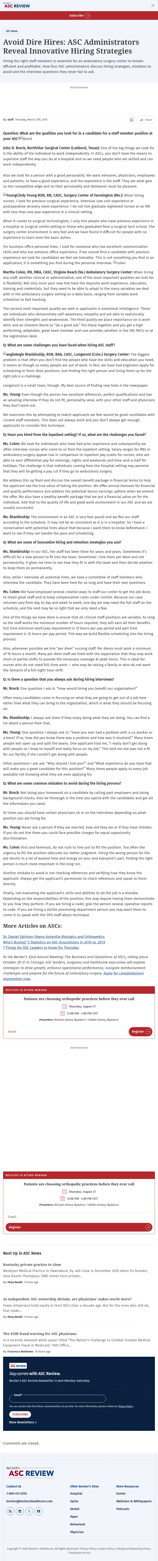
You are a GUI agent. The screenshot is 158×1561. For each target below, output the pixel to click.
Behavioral (77, 1524)
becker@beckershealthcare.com (29, 1501)
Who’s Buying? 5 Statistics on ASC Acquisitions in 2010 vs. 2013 (54, 942)
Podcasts (122, 1509)
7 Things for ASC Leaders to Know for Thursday (41, 947)
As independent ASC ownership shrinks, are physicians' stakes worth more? (67, 1299)
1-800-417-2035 (16, 1493)
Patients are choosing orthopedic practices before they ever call (79, 998)
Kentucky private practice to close (32, 1264)
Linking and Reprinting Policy (132, 1548)
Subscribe (76, 15)
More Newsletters (21, 1422)
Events (121, 1493)
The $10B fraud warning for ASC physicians (39, 1333)
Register (138, 1031)
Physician (77, 1532)
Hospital (76, 1493)
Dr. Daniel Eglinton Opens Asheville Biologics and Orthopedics (54, 936)
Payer (74, 1516)
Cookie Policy (106, 1548)
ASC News (12, 31)
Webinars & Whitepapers (134, 1501)
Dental (74, 1509)
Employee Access (80, 1552)
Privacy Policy (125, 1406)
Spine (74, 1501)
